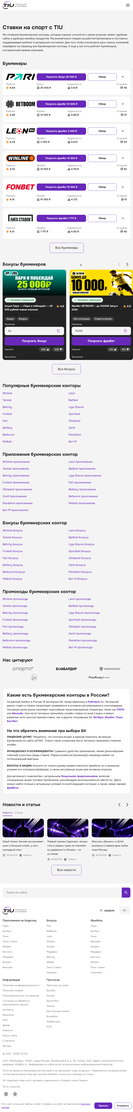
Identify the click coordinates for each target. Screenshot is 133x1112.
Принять (103, 1105)
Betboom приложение (83, 496)
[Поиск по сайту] (126, 893)
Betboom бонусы (14, 572)
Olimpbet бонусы (80, 558)
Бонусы (23, 318)
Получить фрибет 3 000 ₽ (61, 131)
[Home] (15, 910)
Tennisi (7, 400)
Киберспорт (53, 1021)
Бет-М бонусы (78, 578)
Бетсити (7, 951)
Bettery (7, 427)
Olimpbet (74, 421)
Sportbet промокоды (82, 619)
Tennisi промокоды (15, 606)
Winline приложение (16, 461)
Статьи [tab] (19, 812)
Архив (6, 1025)
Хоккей (51, 995)
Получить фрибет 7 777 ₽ (61, 218)
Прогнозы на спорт (58, 985)
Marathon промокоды (83, 640)
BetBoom (52, 931)
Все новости (66, 870)
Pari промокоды (13, 626)
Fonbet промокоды (15, 619)
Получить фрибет (101, 341)
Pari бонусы (10, 558)
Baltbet (73, 400)
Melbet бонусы (12, 578)
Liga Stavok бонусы (81, 544)
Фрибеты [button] (97, 920)
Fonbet (7, 414)
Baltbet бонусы (78, 537)
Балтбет (12, 721)
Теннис (51, 1006)
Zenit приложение (15, 496)
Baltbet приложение (82, 468)
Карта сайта (10, 1035)
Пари (5, 925)
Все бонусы (66, 369)
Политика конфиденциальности (21, 985)
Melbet (7, 441)
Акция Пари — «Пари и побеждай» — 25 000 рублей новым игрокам (29, 307)
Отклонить (123, 1105)
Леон (119, 717)
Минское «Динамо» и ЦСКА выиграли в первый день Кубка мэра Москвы (110, 845)
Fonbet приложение (16, 482)
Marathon (75, 434)
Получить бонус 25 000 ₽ (61, 76)
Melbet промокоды (15, 647)
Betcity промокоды (15, 613)
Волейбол (52, 1016)
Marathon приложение (18, 503)
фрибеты (13, 788)
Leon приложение (80, 461)
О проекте (9, 1040)
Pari (5, 421)
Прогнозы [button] (53, 980)
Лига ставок (98, 967)
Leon (72, 393)
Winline (7, 393)
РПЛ (49, 1026)
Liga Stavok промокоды (84, 613)
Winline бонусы (13, 530)
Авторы (7, 1045)
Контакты (8, 1009)
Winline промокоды (15, 599)
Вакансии (8, 1014)
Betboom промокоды (16, 640)
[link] (23, 669)
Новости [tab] (7, 812)
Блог (5, 1020)
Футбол (51, 990)
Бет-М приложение (15, 510)
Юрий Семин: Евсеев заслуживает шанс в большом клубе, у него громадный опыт (23, 845)
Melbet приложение (82, 503)
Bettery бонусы (13, 565)
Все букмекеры (66, 248)
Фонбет (110, 717)
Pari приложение (80, 482)
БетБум (98, 717)
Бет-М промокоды (81, 647)
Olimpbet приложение (17, 489)
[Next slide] (127, 264)
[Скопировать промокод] (58, 331)
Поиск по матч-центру (16, 900)
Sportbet (74, 414)
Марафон (8, 957)
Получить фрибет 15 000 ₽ (61, 187)
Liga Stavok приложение (85, 475)
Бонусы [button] (52, 920)
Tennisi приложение (16, 468)
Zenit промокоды (80, 633)
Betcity (7, 407)
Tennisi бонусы (12, 537)
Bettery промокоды (15, 633)
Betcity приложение (16, 475)
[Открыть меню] (127, 5)
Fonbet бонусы (13, 551)
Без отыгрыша (81, 318)
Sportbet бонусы (80, 551)
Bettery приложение (82, 489)
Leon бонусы (77, 530)
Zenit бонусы (77, 565)
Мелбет (7, 946)
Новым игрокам (103, 318)
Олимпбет (96, 972)
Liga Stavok (76, 407)
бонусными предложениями (79, 776)
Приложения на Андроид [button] (19, 920)
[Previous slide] (119, 264)
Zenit (72, 427)
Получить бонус (34, 341)
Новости (7, 1030)
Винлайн (17, 713)
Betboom (8, 434)
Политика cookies (13, 990)
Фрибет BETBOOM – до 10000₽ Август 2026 (95, 307)
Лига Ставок (10, 941)
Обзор (102, 76)
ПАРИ (120, 709)
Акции (10, 318)
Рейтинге (94, 702)
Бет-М (73, 441)
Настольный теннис (58, 1011)
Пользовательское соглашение (21, 995)
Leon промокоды (80, 599)
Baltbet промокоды (81, 606)
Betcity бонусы (13, 544)
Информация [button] (11, 980)
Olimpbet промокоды (82, 626)
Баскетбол (53, 1000)
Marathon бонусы (80, 572)
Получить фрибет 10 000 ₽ (61, 103)
